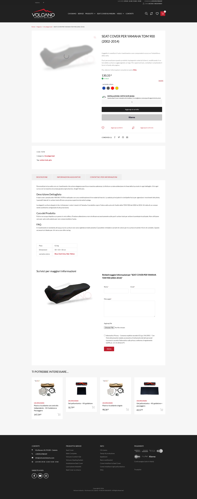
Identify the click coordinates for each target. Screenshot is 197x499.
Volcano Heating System (74, 460)
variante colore (107, 84)
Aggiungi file (108, 323)
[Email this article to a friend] (126, 137)
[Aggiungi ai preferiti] (59, 381)
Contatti (129, 14)
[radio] (104, 88)
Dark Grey (62, 254)
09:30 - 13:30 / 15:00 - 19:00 (132, 1)
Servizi (81, 14)
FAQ (134, 70)
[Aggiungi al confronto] (59, 385)
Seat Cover (70, 450)
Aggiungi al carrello (132, 109)
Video (119, 14)
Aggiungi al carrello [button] (59, 414)
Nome (106, 287)
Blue (56, 254)
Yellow (72, 254)
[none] (38, 2)
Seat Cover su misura (106, 14)
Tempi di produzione (107, 453)
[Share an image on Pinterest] (122, 137)
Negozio (39, 27)
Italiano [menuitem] (37, 2)
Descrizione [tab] (42, 177)
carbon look (44, 160)
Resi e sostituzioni (106, 460)
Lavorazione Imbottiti (73, 467)
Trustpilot (137, 469)
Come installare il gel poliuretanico (112, 467)
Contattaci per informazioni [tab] (103, 177)
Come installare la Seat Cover (110, 463)
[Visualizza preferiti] (157, 13)
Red (67, 254)
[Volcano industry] (43, 17)
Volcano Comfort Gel (73, 457)
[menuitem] (38, 2)
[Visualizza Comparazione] (151, 13)
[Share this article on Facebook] (114, 137)
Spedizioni (103, 457)
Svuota (161, 81)
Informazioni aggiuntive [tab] (69, 177)
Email (133, 287)
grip (50, 160)
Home (33, 27)
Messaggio (107, 299)
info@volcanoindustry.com (44, 458)
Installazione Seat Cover (74, 463)
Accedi (151, 3)
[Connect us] (34, 475)
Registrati (158, 3)
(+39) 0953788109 (156, 1)
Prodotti (89, 14)
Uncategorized (47, 27)
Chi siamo (72, 14)
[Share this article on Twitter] (118, 137)
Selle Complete (71, 453)
